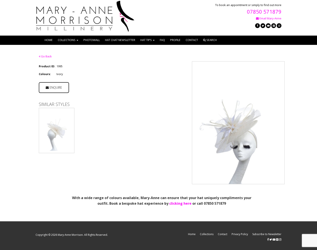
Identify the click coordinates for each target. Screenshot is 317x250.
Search (211, 40)
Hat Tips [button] (146, 40)
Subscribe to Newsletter (266, 234)
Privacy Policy (240, 234)
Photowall (91, 40)
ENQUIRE (55, 87)
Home (49, 40)
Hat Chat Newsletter (120, 40)
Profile (175, 40)
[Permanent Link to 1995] (56, 130)
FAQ (162, 40)
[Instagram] (279, 25)
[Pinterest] (273, 25)
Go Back (46, 56)
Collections (206, 234)
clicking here (180, 203)
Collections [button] (66, 40)
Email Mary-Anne (270, 18)
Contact (192, 40)
